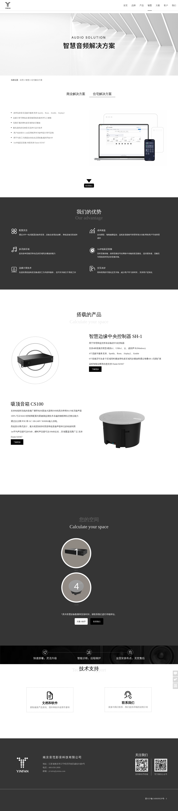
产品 (142, 5)
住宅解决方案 (36, 80)
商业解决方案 (75, 93)
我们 (174, 5)
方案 (158, 5)
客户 (166, 5)
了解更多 (95, 369)
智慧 (150, 5)
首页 (125, 5)
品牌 (133, 5)
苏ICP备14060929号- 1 (156, 798)
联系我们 (89, 185)
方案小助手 (81, 621)
